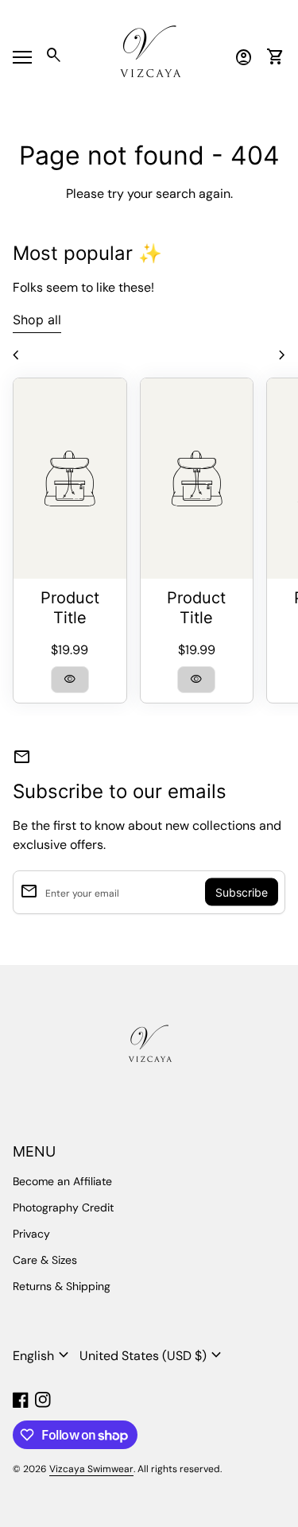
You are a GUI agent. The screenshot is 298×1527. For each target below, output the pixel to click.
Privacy (31, 1234)
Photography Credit (63, 1207)
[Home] (149, 56)
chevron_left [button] (15, 355)
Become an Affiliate (62, 1181)
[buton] (43, 1355)
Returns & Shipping (61, 1286)
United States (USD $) (152, 1355)
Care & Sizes (45, 1260)
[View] (70, 478)
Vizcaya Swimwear (91, 1469)
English (43, 1355)
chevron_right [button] (282, 355)
